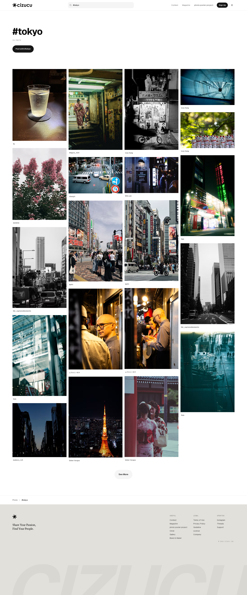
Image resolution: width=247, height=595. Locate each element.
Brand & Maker (176, 538)
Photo (15, 500)
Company (197, 534)
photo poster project (203, 5)
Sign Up (222, 5)
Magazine (186, 5)
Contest (174, 5)
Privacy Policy (199, 524)
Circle (172, 531)
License (196, 531)
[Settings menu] (232, 5)
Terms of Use (198, 520)
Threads (220, 524)
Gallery (172, 534)
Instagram (221, 520)
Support (220, 527)
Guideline (197, 527)
